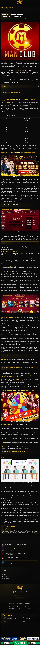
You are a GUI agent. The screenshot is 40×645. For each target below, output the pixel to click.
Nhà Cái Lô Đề (11, 7)
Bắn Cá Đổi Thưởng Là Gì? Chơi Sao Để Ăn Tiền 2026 (16, 544)
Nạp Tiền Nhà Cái (5, 572)
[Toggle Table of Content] (37, 86)
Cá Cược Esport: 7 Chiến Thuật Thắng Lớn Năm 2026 (16, 561)
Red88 (18, 204)
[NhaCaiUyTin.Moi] (20, 2)
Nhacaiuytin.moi (12, 591)
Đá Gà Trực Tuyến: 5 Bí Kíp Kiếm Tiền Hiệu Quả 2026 (16, 557)
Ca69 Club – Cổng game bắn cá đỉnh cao (15, 451)
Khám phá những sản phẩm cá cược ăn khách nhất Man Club (12, 94)
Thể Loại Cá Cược (20, 606)
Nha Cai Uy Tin (21, 70)
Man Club (7, 102)
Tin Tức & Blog (19, 608)
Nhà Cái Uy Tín (4, 7)
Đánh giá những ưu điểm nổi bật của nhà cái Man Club (11, 92)
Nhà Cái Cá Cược (11, 603)
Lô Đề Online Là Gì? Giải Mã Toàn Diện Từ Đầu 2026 (16, 548)
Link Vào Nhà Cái (5, 576)
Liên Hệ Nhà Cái (5, 570)
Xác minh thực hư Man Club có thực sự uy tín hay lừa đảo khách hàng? (14, 95)
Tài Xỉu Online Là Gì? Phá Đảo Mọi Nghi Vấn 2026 (15, 553)
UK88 (18, 355)
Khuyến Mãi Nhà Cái (20, 603)
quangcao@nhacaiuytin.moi (26, 618)
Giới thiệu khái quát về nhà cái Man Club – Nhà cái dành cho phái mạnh (14, 90)
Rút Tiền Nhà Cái (5, 574)
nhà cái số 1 (27, 519)
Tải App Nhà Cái (5, 578)
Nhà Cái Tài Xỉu (11, 608)
